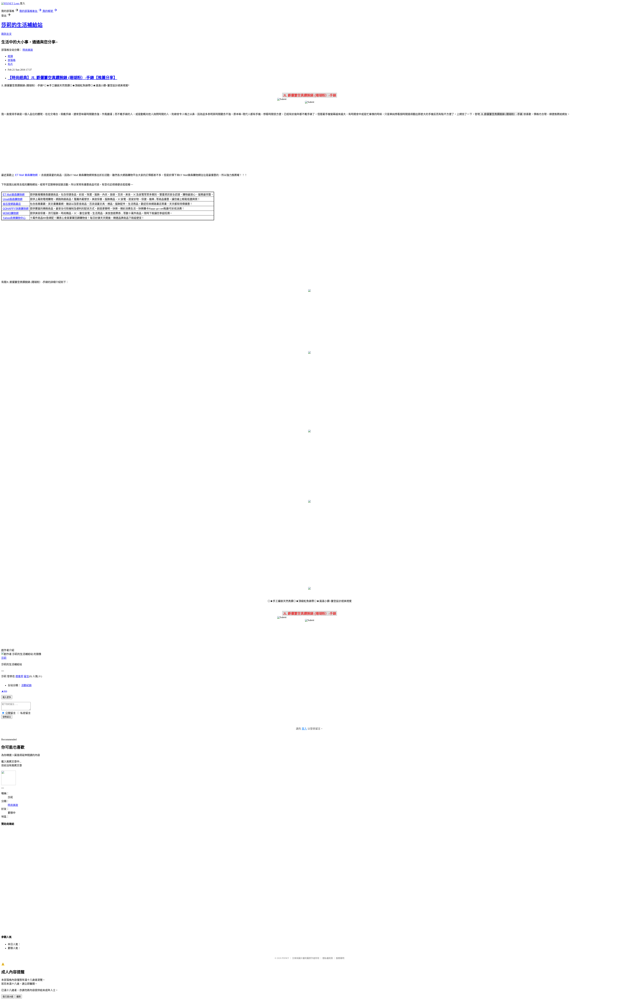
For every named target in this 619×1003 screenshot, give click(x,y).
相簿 (10, 56)
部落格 (11, 60)
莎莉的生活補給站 (22, 25)
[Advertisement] (309, 144)
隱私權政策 (327, 958)
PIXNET (285, 958)
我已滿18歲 (8, 996)
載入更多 (7, 697)
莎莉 (3, 658)
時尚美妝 (28, 49)
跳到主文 (6, 34)
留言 (26, 676)
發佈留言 (7, 717)
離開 (18, 996)
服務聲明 (340, 958)
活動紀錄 (26, 685)
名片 (10, 64)
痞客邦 (19, 676)
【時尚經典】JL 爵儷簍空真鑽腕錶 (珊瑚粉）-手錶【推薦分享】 (62, 78)
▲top (4, 691)
